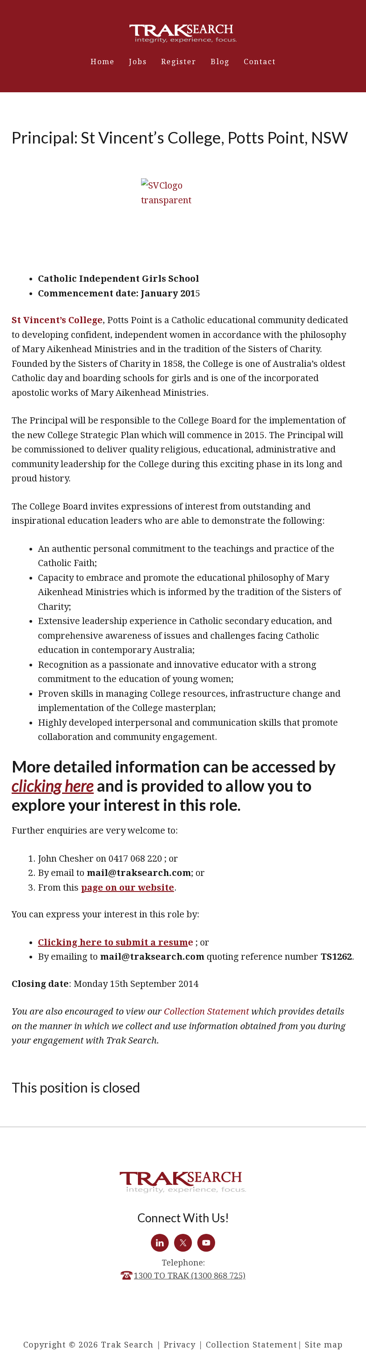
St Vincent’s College (57, 320)
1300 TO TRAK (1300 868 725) (189, 1275)
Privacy (179, 1344)
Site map (324, 1344)
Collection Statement (206, 1011)
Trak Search (183, 34)
